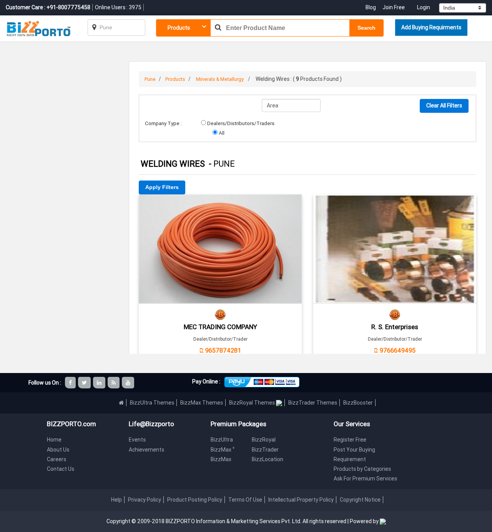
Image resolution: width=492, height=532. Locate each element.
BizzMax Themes (201, 402)
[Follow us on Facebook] (71, 382)
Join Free (393, 7)
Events (137, 439)
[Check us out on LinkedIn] (99, 382)
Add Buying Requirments (431, 27)
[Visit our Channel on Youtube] (128, 382)
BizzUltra (222, 439)
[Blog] (114, 382)
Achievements (146, 449)
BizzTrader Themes (312, 402)
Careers (56, 459)
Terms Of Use (245, 499)
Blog (371, 7)
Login (423, 7)
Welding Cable (220, 205)
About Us (58, 449)
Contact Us (60, 468)
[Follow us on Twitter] (85, 382)
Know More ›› (220, 247)
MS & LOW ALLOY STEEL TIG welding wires (394, 205)
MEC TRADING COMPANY (220, 327)
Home (54, 439)
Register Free (350, 439)
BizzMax (223, 449)
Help (116, 499)
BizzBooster (358, 402)
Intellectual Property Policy (301, 499)
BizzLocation (267, 459)
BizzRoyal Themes (252, 402)
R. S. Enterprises (394, 327)
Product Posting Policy (194, 499)
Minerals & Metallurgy (220, 79)
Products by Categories (362, 468)
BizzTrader (265, 449)
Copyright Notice (360, 499)
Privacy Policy (144, 499)
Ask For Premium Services (365, 478)
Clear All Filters (444, 105)
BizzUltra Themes (152, 402)
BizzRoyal (264, 439)
